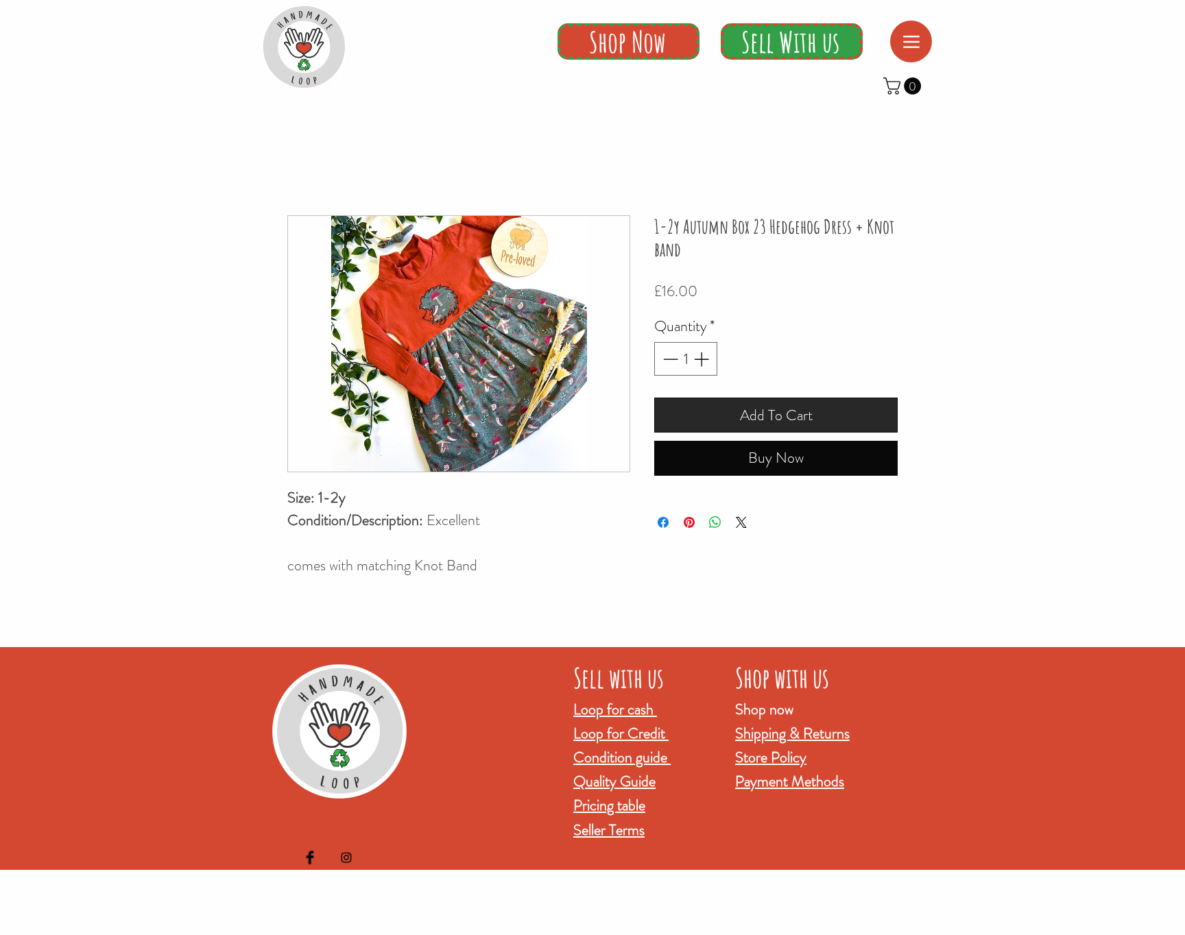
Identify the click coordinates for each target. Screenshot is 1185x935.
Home (300, 164)
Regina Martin (662, 925)
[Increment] (702, 359)
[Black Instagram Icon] (346, 857)
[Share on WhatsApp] (715, 522)
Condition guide (622, 757)
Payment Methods (789, 781)
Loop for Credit (621, 733)
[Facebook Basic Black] (310, 857)
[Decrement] (669, 359)
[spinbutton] (686, 359)
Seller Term (606, 829)
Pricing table (609, 805)
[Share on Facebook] (663, 522)
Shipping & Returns (792, 733)
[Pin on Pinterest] (689, 522)
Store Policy (770, 757)
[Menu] (911, 41)
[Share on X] (741, 522)
